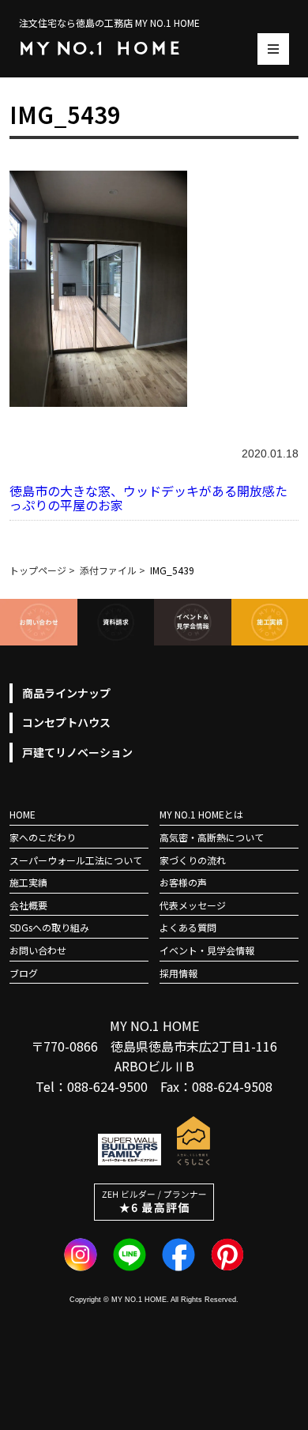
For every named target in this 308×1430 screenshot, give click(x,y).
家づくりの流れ (193, 860)
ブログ (23, 973)
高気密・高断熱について (212, 837)
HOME (22, 814)
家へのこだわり (42, 837)
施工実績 (28, 882)
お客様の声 (183, 882)
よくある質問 (188, 927)
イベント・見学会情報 (207, 950)
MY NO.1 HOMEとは (201, 814)
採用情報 (178, 973)
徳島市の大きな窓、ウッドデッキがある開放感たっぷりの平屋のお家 (148, 497)
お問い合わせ (37, 950)
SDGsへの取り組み (49, 927)
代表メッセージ (193, 905)
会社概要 (28, 905)
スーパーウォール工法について (75, 860)
